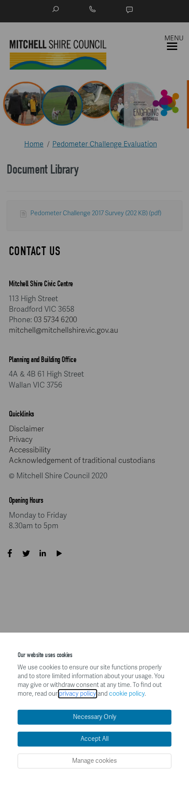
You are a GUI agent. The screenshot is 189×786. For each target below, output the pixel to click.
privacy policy (77, 693)
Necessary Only (94, 717)
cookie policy (127, 693)
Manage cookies (94, 761)
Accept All (94, 739)
